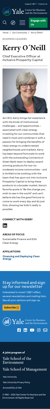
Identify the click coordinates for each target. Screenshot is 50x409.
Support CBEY (30, 4)
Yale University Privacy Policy (16, 382)
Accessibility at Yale (12, 387)
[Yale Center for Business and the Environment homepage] (25, 11)
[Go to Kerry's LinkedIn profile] (4, 225)
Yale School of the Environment (17, 360)
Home (5, 32)
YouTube (32, 330)
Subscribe (10, 307)
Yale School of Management (25, 369)
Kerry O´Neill (37, 32)
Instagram (38, 330)
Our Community (19, 32)
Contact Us (42, 4)
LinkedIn (24, 330)
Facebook (18, 330)
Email (45, 330)
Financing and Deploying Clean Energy (21, 257)
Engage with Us (38, 22)
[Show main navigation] (15, 22)
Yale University (10, 377)
